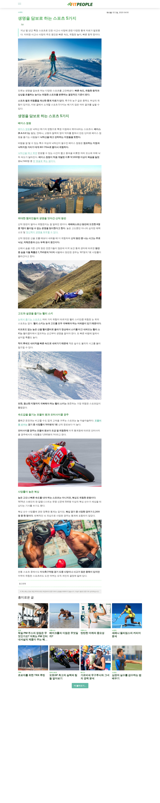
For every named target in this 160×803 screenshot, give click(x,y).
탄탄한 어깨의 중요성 (92, 632)
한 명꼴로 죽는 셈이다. (44, 161)
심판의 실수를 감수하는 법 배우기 (126, 677)
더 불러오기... (80, 685)
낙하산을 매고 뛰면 (27, 153)
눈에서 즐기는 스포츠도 (30, 319)
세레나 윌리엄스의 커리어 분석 (126, 634)
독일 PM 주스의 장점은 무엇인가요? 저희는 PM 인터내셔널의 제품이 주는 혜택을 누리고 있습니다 (33, 636)
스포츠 (20, 12)
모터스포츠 (53, 672)
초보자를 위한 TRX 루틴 (31, 675)
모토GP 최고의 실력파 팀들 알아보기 (63, 677)
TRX (19, 672)
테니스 (83, 672)
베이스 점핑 (24, 129)
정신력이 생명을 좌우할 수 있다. (42, 232)
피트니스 (52, 630)
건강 (19, 630)
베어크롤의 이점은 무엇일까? (63, 634)
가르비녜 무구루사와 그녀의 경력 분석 (95, 677)
